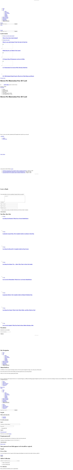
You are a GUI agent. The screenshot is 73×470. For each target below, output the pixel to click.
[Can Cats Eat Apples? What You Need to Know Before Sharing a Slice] (38, 317)
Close (1, 388)
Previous (1, 78)
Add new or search (3, 460)
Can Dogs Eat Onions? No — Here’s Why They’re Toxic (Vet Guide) (17, 264)
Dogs (3, 8)
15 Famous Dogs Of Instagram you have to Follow (14, 59)
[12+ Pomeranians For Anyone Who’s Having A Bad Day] (38, 63)
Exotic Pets (6, 12)
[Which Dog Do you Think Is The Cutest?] (38, 46)
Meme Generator (5, 17)
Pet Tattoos (4, 363)
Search (16, 31)
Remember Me (4, 428)
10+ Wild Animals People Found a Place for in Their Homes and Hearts (18, 76)
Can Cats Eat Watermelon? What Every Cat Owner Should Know (14, 171)
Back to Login (2, 444)
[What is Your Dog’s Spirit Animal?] (38, 35)
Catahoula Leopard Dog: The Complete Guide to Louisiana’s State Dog (15, 170)
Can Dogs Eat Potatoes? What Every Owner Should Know (15, 218)
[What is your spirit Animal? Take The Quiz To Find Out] (38, 40)
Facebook (4, 416)
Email (1, 205)
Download (2, 87)
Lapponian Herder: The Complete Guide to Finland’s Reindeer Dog (14, 172)
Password (2, 426)
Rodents (6, 16)
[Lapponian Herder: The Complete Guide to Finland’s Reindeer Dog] (38, 286)
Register (10, 433)
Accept (1, 455)
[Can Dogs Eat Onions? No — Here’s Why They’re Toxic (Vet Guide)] (38, 256)
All (3, 10)
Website (1, 207)
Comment (2, 202)
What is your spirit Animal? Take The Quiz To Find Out (15, 42)
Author (4, 138)
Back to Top (2, 387)
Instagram (4, 417)
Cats (3, 9)
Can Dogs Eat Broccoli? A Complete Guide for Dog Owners (16, 249)
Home (4, 381)
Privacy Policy (5, 384)
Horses (6, 14)
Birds (6, 11)
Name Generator (5, 362)
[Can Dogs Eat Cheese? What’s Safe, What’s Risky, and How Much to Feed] (38, 302)
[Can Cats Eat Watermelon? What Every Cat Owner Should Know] (38, 271)
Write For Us (5, 364)
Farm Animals (7, 13)
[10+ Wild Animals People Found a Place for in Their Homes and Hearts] (38, 72)
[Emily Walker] (7, 153)
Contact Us (4, 385)
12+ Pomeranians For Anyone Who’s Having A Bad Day (15, 67)
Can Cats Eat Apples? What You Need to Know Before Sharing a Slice (18, 325)
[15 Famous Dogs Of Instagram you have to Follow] (38, 55)
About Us (4, 382)
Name (1, 203)
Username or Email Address (5, 424)
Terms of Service (5, 383)
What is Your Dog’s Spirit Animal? (10, 38)
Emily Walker (2, 154)
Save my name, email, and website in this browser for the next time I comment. (15, 209)
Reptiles (6, 15)
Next (4, 78)
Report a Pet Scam (6, 365)
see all (12, 168)
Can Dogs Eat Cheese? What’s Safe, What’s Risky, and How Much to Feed (19, 310)
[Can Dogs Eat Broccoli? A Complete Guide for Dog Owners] (38, 241)
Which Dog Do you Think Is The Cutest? (12, 50)
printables (2, 136)
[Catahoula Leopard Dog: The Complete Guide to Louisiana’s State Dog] (38, 225)
